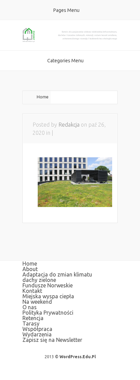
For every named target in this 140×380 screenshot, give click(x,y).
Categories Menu (65, 60)
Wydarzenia (37, 334)
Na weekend (37, 302)
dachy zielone (39, 280)
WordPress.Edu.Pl (77, 356)
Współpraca (37, 329)
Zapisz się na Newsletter (52, 340)
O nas (29, 307)
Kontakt (32, 291)
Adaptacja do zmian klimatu (57, 274)
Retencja (32, 318)
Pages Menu (66, 10)
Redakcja (69, 125)
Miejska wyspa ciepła (48, 296)
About (30, 269)
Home (43, 96)
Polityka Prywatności (47, 313)
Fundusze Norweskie (47, 285)
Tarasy (30, 323)
